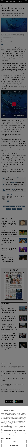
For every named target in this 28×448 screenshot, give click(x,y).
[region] (14, 427)
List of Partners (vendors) (6, 438)
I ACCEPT (14, 441)
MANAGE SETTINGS (14, 445)
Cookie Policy (10, 423)
